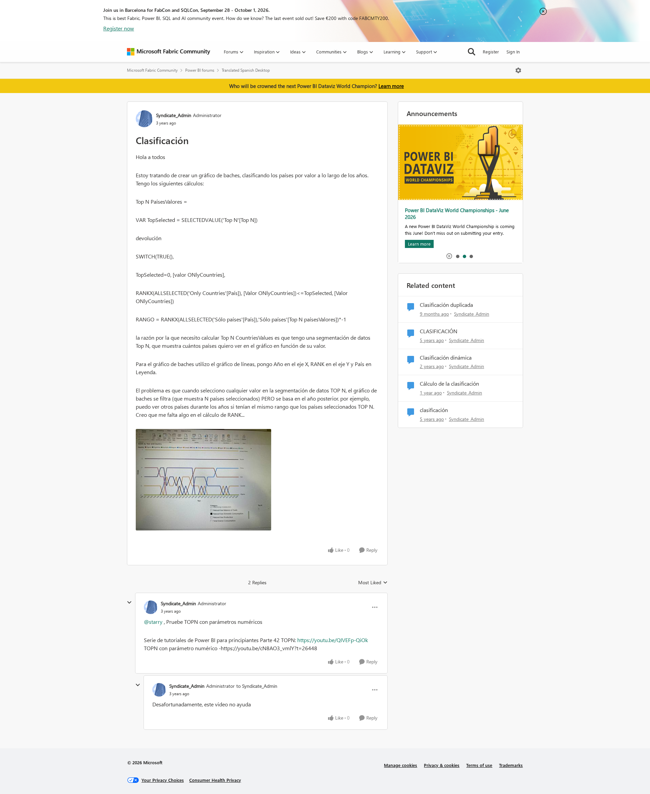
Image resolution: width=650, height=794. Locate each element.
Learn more (391, 86)
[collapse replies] (129, 602)
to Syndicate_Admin (256, 686)
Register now (118, 28)
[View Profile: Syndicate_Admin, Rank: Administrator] (144, 118)
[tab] (457, 256)
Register (491, 51)
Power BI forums (199, 70)
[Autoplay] (449, 256)
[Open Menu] (518, 70)
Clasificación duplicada (446, 304)
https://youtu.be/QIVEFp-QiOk (332, 639)
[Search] (472, 52)
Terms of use (479, 765)
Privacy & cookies (441, 765)
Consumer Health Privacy (215, 780)
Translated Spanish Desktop (246, 70)
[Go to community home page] (168, 51)
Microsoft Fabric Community (152, 70)
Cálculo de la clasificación (449, 383)
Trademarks (511, 765)
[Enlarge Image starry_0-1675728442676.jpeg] (257, 479)
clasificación (434, 410)
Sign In (513, 51)
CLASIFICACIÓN (438, 331)
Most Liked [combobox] (373, 582)
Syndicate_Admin (173, 115)
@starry (153, 621)
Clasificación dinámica (446, 357)
